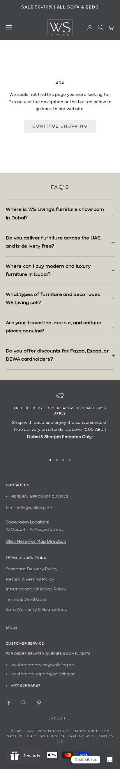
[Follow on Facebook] (9, 703)
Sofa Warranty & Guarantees (36, 609)
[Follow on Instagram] (24, 703)
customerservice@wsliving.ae (42, 665)
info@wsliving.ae (34, 508)
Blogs (12, 627)
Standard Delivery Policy (31, 569)
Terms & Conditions (26, 599)
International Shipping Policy (36, 589)
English (57, 718)
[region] (60, 421)
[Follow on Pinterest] (39, 703)
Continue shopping (60, 126)
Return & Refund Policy (30, 579)
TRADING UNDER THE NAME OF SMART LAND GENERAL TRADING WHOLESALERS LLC (60, 736)
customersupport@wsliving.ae (43, 674)
